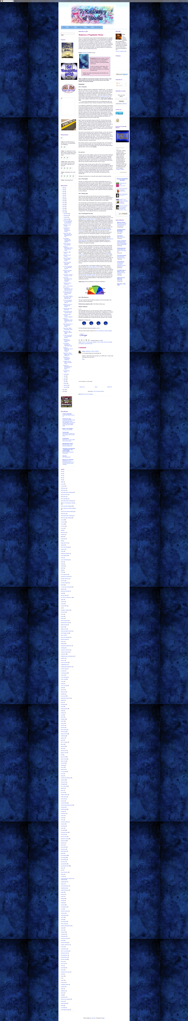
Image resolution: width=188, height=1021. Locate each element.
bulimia (62, 641)
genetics (63, 738)
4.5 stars (63, 526)
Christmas (63, 538)
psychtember (63, 863)
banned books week (65, 622)
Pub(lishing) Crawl (121, 248)
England (62, 545)
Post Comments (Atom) (99, 391)
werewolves (63, 997)
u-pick (62, 980)
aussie (62, 614)
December (66, 213)
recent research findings (104, 96)
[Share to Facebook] (86, 340)
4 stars (98, 342)
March (65, 383)
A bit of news (119, 280)
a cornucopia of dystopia (66, 587)
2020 (63, 197)
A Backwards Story (66, 418)
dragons (62, 700)
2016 (63, 204)
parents (62, 844)
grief (62, 754)
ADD (62, 530)
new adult (63, 830)
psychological (64, 855)
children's (63, 658)
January (65, 387)
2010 (63, 391)
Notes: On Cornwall (121, 237)
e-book (62, 706)
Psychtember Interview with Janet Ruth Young (67, 344)
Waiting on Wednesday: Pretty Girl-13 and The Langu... (68, 248)
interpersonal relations (65, 777)
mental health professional (66, 805)
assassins (63, 612)
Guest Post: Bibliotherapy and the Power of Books (67, 367)
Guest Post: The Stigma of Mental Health (67, 332)
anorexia (63, 601)
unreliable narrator (65, 984)
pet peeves (63, 849)
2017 (63, 202)
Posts (118, 83)
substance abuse (64, 938)
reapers (62, 883)
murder (105, 342)
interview (63, 779)
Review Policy (80, 27)
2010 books (63, 488)
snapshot (63, 932)
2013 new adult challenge (66, 517)
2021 (63, 195)
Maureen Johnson (121, 222)
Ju (96, 330)
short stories (63, 923)
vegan (62, 988)
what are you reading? (65, 999)
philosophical (63, 851)
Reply (83, 359)
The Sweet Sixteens (121, 255)
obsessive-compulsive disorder (93, 266)
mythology (63, 826)
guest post (63, 756)
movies (62, 815)
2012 (63, 211)
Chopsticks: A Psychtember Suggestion (66, 358)
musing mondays (64, 821)
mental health (64, 803)
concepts (63, 670)
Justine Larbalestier (121, 240)
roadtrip (62, 902)
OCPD (62, 568)
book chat (63, 635)
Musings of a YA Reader (67, 459)
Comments (119, 85)
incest (62, 773)
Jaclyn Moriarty (122, 185)
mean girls (63, 798)
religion (62, 892)
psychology (109, 342)
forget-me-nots (64, 733)
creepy (101, 342)
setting (62, 919)
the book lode (64, 959)
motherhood (63, 813)
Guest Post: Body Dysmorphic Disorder (67, 263)
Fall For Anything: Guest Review (67, 244)
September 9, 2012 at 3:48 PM (91, 351)
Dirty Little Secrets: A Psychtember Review (67, 325)
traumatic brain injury (65, 972)
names (62, 828)
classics (62, 660)
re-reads (62, 876)
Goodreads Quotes (123, 172)
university (63, 982)
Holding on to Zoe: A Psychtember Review (67, 305)
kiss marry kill (64, 786)
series (62, 917)
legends (62, 788)
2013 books (63, 513)
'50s (62, 471)
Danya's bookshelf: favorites (122, 179)
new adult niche (64, 832)
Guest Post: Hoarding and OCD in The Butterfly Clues (67, 297)
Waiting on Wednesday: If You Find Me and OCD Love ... (67, 320)
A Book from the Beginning (121, 278)
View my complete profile (121, 51)
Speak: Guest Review (68, 286)
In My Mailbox (64, 555)
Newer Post (82, 386)
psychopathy (81, 343)
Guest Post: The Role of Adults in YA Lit (68, 275)
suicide (62, 940)
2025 (63, 187)
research (63, 894)
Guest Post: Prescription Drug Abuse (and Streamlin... (67, 279)
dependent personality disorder (88, 274)
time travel (63, 963)
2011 (63, 389)
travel (62, 974)
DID (62, 540)
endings (62, 712)
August (65, 374)
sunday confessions (65, 944)
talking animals (64, 953)
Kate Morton (120, 235)
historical (63, 763)
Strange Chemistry (65, 578)
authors (62, 618)
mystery (62, 824)
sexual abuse (64, 921)
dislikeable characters (65, 698)
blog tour (63, 626)
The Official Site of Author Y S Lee (121, 271)
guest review (63, 759)
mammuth (93, 1018)
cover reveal (63, 679)
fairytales (63, 719)
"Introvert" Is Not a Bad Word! (67, 283)
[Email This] (79, 340)
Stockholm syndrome (65, 576)
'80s (62, 477)
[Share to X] (84, 340)
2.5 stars (63, 486)
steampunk (63, 934)
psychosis (63, 861)
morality (62, 811)
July (65, 376)
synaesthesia (64, 948)
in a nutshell (63, 771)
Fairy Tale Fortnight (65, 547)
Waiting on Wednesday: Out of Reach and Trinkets (68, 349)
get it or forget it (64, 742)
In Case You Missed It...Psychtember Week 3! (67, 267)
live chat (63, 792)
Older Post (109, 386)
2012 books (63, 496)
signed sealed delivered (66, 925)
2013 (63, 210)
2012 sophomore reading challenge (68, 508)
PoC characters (64, 574)
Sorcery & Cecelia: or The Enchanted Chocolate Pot (123, 207)
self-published (64, 915)
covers (62, 681)
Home (64, 27)
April (65, 381)
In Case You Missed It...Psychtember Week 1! (67, 336)
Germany (63, 549)
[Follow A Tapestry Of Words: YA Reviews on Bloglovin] (122, 75)
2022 (63, 193)
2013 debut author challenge (67, 515)
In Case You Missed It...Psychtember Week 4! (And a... (67, 222)
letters (62, 790)
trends (62, 976)
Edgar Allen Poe (64, 543)
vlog (62, 995)
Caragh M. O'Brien (120, 169)
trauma (62, 969)
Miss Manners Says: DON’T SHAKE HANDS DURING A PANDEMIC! (122, 243)
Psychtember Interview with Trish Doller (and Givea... (68, 289)
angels (62, 599)
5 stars (62, 528)
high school (63, 761)
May (65, 379)
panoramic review (64, 838)
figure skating (64, 729)
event (62, 715)
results (62, 896)
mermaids (63, 807)
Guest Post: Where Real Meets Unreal (67, 329)
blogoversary (63, 628)
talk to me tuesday (65, 951)
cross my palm (64, 685)
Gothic (62, 551)
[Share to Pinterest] (88, 340)
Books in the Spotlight (67, 428)
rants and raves (64, 872)
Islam (62, 557)
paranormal (63, 840)
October (65, 217)
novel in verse (64, 836)
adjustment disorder (65, 591)
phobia (62, 853)
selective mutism (64, 911)
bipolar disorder (64, 624)
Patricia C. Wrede (123, 209)
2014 (63, 208)
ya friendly (63, 1007)
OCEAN (62, 566)
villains (62, 992)
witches (62, 1001)
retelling (62, 898)
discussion (63, 696)
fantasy (62, 723)
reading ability (64, 881)
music (62, 819)
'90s (62, 479)
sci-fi (62, 909)
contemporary (64, 673)
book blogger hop (64, 633)
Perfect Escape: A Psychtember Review (67, 259)
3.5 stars (63, 522)
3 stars (62, 519)
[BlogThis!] (81, 340)
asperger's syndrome (65, 610)
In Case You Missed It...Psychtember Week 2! (67, 301)
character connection (65, 649)
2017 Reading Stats (66, 457)
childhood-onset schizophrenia (67, 656)
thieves (62, 961)
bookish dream (64, 639)
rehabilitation (63, 888)
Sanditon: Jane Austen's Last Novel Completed (123, 201)
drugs (62, 702)
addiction (63, 589)
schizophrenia (64, 906)
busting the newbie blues (66, 645)
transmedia (63, 967)
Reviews (89, 27)
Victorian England (64, 582)
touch (62, 965)
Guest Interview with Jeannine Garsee (67, 312)
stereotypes (63, 936)
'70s (62, 475)
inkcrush (64, 455)
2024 (63, 189)
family (62, 721)
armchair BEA (64, 605)
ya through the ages (65, 1009)
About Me (71, 27)
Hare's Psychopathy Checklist (88, 218)
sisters (62, 930)
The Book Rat (65, 432)
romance (63, 904)
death (62, 687)
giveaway (63, 746)
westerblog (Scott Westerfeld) (121, 230)
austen (62, 616)
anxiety (62, 603)
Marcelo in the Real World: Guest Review (67, 271)
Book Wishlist (97, 27)
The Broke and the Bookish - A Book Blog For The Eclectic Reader (68, 449)
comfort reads (64, 668)
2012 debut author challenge (67, 500)
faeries (62, 717)
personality (63, 847)
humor (62, 767)
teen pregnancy (64, 955)
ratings (62, 874)
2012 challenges (64, 498)
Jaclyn (83, 351)
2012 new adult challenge (66, 506)
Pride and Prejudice (123, 194)
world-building (64, 1003)
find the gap (63, 731)
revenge (62, 900)
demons (62, 689)
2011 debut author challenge (67, 492)
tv (61, 978)
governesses (63, 750)
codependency (64, 664)
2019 (63, 199)
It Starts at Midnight (66, 413)
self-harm (63, 913)
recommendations (65, 885)
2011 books (63, 490)
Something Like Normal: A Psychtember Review (66, 229)
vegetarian (63, 990)
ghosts (62, 744)
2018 (63, 200)
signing (62, 927)
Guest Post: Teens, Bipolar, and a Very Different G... (67, 354)
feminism (63, 727)
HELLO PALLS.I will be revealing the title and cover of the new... (121, 224)
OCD (62, 563)
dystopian (63, 704)
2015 (63, 206)
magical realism (64, 794)
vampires (63, 986)
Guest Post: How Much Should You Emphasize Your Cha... (67, 235)
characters (63, 654)
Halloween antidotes (65, 553)
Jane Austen (122, 195)
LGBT (62, 561)
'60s (62, 473)
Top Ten (62, 580)
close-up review (64, 662)
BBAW (62, 536)
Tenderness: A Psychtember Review (91, 35)
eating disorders (64, 708)
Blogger (103, 1018)
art (61, 607)
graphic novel (64, 752)
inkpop (62, 775)
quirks (62, 868)
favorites (63, 725)
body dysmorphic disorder (66, 631)
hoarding (63, 765)
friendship (63, 735)
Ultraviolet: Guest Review (67, 256)
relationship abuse (65, 890)
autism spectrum (64, 620)
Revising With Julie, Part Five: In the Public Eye (121, 250)
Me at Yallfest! (120, 232)
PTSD (62, 572)
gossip (62, 748)
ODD (62, 570)
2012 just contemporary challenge (89, 342)
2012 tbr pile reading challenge (67, 511)
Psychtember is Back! (66, 371)
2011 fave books (64, 494)
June (65, 378)
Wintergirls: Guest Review (67, 225)
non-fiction (63, 834)
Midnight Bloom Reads (67, 443)
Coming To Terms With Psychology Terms (67, 362)
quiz (62, 870)
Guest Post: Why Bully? (67, 253)
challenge (63, 647)
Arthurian (63, 534)
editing (62, 710)
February (66, 385)
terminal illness (64, 957)
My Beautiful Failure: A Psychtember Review (67, 293)
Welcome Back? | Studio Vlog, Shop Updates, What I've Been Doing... (68, 434)
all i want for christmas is (66, 597)
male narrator (64, 796)
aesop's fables (64, 595)
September (66, 219)
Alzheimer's (63, 532)
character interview (65, 652)
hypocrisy (63, 769)
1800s (62, 481)
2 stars (62, 484)
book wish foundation (65, 637)
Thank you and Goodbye (67, 429)
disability (63, 694)
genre (62, 740)
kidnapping (63, 784)
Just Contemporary (65, 559)
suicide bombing (64, 942)
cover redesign (64, 677)
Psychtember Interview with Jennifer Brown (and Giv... (67, 240)
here (99, 328)
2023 (63, 191)
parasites (63, 842)
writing (62, 1005)
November (66, 215)
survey (62, 946)
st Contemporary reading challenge (104, 330)
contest (62, 675)
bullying (62, 643)
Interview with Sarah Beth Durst (67, 309)
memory (62, 800)
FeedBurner (124, 103)
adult (62, 593)
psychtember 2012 (88, 343)
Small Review (65, 438)
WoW (62, 584)
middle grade (63, 809)
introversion (63, 782)
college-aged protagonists (66, 666)
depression (63, 691)
